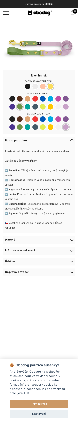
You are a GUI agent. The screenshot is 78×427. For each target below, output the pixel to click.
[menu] (6, 13)
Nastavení (39, 413)
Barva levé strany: (39, 93)
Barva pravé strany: (39, 113)
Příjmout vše (39, 403)
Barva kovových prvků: (39, 80)
